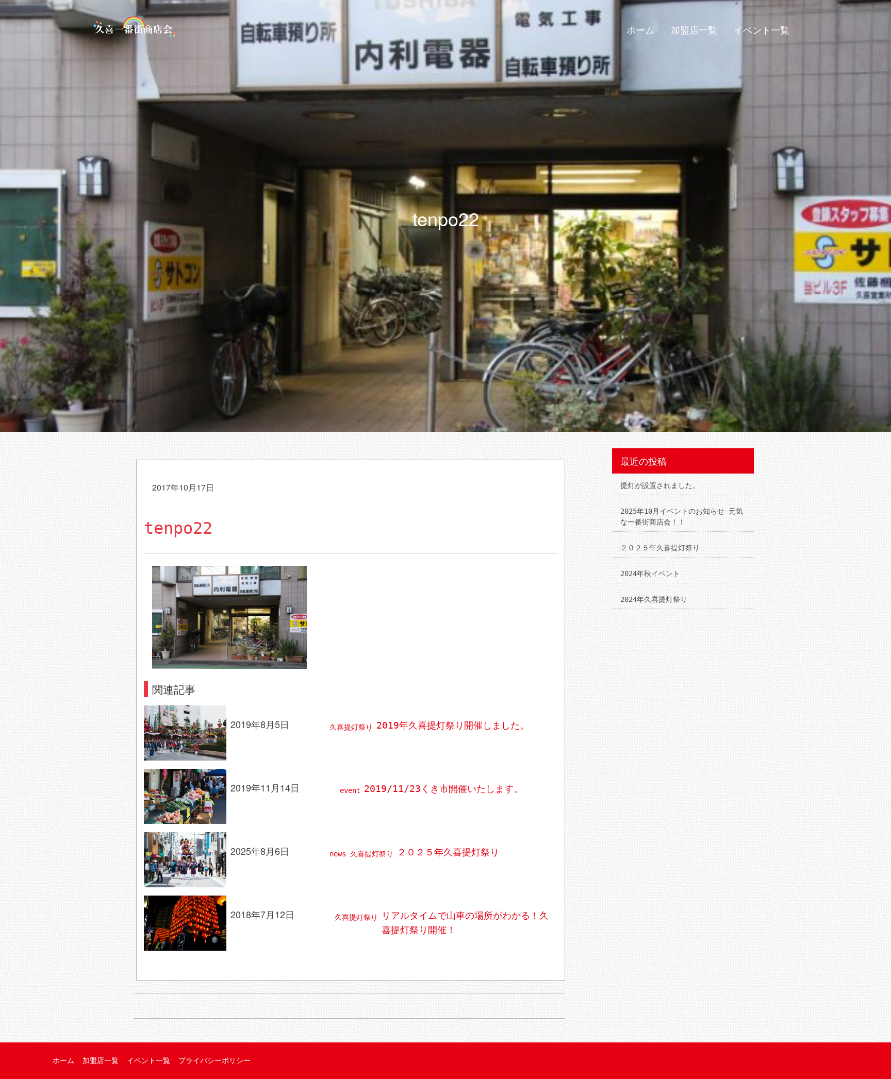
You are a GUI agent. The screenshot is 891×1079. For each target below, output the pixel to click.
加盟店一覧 (694, 30)
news (337, 854)
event (350, 790)
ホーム (640, 30)
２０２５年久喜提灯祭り (448, 852)
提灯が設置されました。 (660, 485)
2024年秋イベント (650, 573)
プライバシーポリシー (214, 1060)
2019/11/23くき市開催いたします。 (443, 788)
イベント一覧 (761, 30)
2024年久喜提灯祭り (653, 599)
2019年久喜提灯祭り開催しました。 (452, 725)
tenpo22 (178, 528)
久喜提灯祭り (351, 727)
